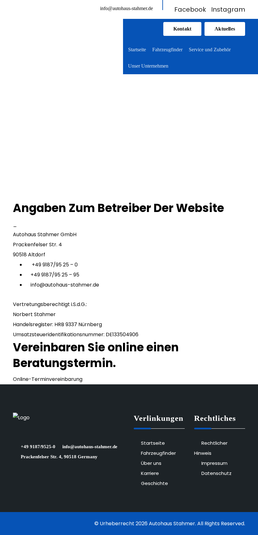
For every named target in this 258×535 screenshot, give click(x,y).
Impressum (214, 463)
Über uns (151, 463)
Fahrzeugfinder (158, 453)
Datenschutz (216, 473)
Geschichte (154, 483)
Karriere (150, 473)
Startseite (153, 443)
